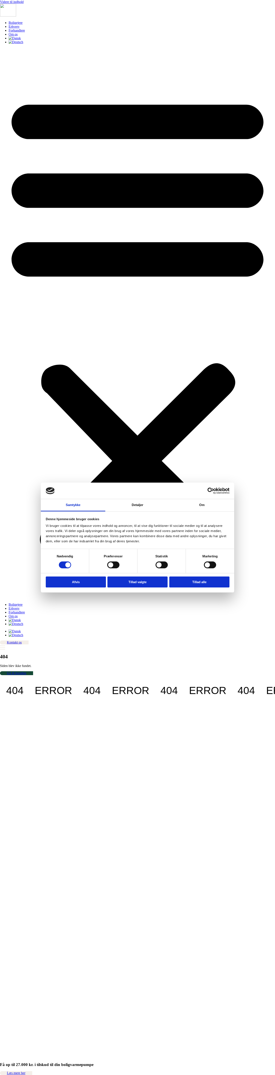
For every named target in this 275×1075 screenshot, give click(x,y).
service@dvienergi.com (16, 835)
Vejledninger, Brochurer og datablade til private (32, 856)
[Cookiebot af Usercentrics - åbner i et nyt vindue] (210, 491)
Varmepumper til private (16, 871)
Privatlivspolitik (10, 890)
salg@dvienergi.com (14, 820)
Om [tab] (202, 505)
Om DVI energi (10, 863)
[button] (137, 323)
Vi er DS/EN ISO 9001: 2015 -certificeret (28, 911)
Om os (13, 34)
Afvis (76, 582)
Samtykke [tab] (73, 505)
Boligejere (16, 22)
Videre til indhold (12, 2)
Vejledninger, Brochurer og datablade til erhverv (32, 859)
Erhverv (14, 26)
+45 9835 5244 (16, 757)
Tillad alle (199, 582)
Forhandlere (17, 30)
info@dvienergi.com (14, 761)
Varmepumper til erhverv (17, 875)
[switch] (113, 564)
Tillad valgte (137, 582)
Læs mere (6, 738)
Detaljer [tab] (138, 505)
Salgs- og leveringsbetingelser (20, 886)
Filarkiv (5, 852)
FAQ (3, 883)
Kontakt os (7, 867)
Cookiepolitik (9, 894)
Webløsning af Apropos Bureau (21, 1067)
